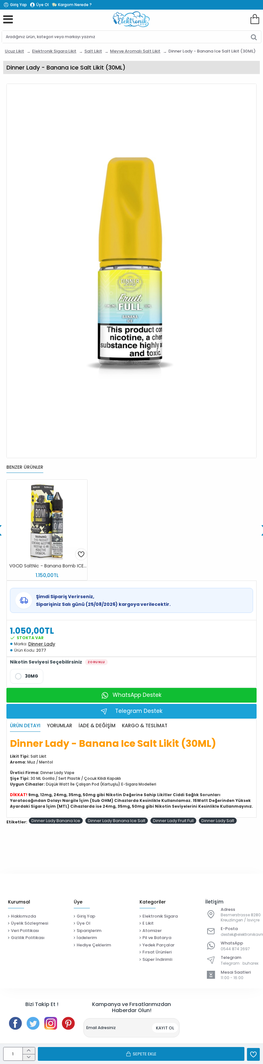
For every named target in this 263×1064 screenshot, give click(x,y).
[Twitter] (33, 1023)
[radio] (26, 676)
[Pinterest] (68, 1023)
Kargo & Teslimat (144, 726)
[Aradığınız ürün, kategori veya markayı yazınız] (254, 37)
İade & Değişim (97, 726)
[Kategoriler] (8, 19)
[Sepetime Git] (254, 19)
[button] (81, 554)
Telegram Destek (138, 711)
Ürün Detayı (25, 726)
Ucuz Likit (14, 51)
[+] (28, 1050)
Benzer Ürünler (24, 467)
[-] (28, 1057)
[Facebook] (15, 1023)
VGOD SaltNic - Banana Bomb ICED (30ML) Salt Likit (48, 566)
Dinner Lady (41, 644)
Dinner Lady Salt (217, 821)
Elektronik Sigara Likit (54, 51)
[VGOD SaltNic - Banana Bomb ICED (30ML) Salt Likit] (47, 520)
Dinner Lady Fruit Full (173, 821)
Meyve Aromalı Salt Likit (135, 51)
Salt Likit (93, 51)
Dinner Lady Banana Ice (55, 821)
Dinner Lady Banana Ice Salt (116, 821)
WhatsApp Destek (137, 695)
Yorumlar (59, 726)
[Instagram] (51, 1023)
